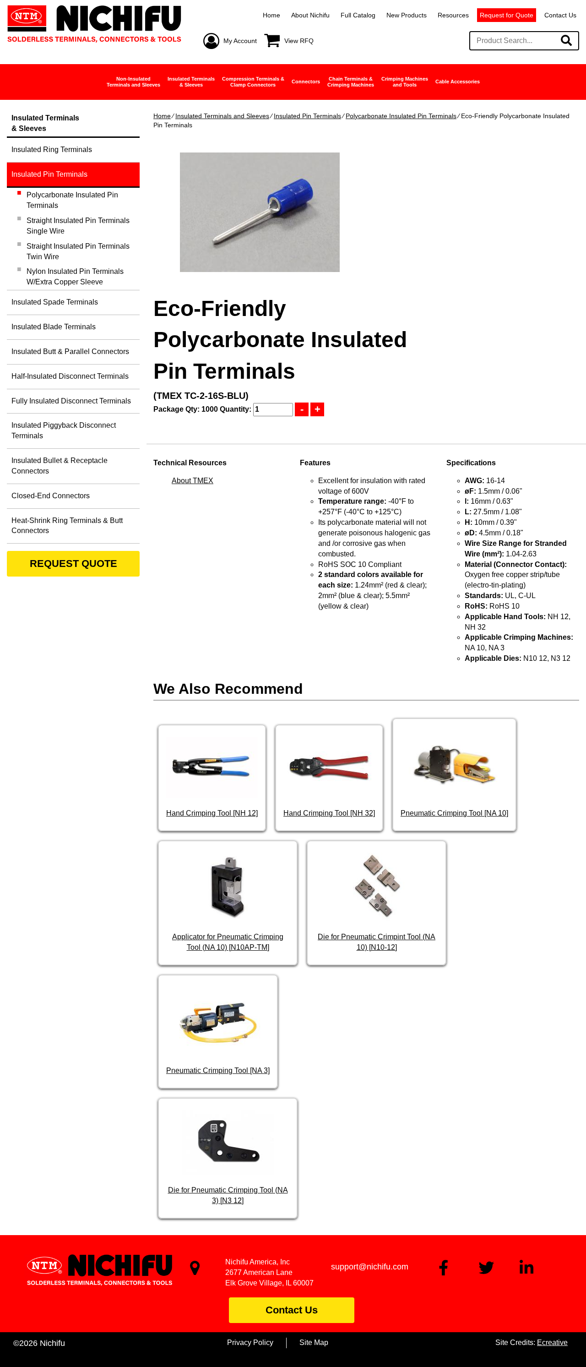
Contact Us (560, 15)
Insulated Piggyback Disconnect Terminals (63, 430)
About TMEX (192, 481)
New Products (406, 15)
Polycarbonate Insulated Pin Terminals (401, 116)
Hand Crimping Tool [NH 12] (212, 813)
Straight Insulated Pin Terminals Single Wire (78, 226)
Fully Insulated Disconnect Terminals (71, 401)
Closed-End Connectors (50, 496)
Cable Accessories (457, 81)
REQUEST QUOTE (73, 563)
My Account (240, 40)
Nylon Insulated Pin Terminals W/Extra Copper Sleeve (75, 276)
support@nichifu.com (369, 1266)
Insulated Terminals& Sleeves (191, 81)
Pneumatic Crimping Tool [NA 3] (218, 1070)
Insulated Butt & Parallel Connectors (70, 351)
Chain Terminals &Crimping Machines (350, 81)
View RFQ (299, 40)
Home (271, 15)
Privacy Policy (250, 1342)
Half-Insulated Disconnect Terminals (70, 376)
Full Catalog (358, 15)
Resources (453, 15)
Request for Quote (506, 15)
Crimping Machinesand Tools (404, 81)
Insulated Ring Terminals (51, 149)
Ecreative (552, 1342)
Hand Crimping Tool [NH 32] (329, 813)
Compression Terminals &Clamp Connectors (253, 81)
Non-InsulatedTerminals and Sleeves (133, 81)
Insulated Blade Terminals (53, 327)
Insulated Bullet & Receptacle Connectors (59, 466)
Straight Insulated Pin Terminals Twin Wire (78, 251)
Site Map (313, 1342)
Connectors (306, 81)
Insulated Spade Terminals (54, 302)
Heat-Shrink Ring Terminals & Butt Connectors (67, 526)
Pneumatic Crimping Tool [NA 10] (454, 813)
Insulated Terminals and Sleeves (222, 116)
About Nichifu (310, 15)
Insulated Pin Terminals (307, 116)
